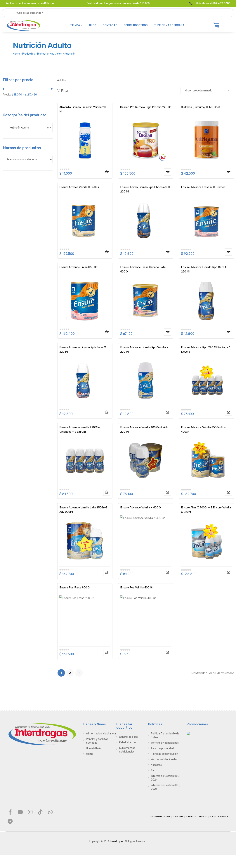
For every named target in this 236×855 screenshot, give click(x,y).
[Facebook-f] (10, 812)
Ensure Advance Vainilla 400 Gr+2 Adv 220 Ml (144, 429)
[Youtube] (20, 812)
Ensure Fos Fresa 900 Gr (75, 587)
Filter (64, 90)
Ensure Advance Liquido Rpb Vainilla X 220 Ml (144, 349)
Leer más (167, 171)
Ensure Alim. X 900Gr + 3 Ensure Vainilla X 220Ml (206, 510)
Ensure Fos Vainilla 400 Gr (136, 587)
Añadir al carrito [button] (106, 171)
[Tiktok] (40, 812)
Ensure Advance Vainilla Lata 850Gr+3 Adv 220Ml (83, 510)
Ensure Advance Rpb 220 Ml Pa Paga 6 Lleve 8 (205, 349)
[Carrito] (216, 25)
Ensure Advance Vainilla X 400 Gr (141, 507)
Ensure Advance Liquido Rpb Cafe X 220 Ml (204, 269)
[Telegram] (10, 821)
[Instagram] (30, 812)
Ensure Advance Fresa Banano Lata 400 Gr (143, 269)
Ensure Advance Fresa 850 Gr (78, 267)
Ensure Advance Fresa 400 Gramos (203, 187)
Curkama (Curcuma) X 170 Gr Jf (200, 107)
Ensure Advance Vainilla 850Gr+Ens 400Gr (203, 429)
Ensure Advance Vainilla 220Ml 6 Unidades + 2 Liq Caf (79, 429)
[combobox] (28, 127)
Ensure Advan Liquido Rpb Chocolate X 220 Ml (145, 189)
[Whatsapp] (50, 812)
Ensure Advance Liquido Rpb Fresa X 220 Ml (82, 349)
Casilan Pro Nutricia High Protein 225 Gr (145, 107)
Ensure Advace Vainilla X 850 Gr (79, 187)
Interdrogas (116, 841)
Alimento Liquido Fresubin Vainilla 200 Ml (83, 109)
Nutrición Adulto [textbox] (27, 127)
